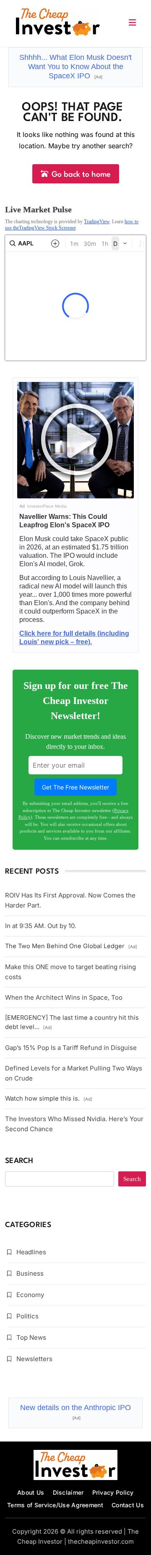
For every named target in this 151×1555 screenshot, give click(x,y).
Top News (31, 1337)
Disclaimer (68, 1492)
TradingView (96, 221)
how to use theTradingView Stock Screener (71, 224)
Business (30, 1273)
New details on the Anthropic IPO (75, 1411)
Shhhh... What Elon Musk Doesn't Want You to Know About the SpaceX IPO (75, 66)
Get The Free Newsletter (75, 787)
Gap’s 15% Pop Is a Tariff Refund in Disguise (71, 1048)
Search (19, 1161)
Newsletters (34, 1359)
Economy (30, 1295)
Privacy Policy (113, 1492)
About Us (30, 1492)
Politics (27, 1316)
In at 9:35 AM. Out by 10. (40, 926)
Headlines (31, 1252)
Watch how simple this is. (48, 1098)
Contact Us (128, 1505)
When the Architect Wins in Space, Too (63, 997)
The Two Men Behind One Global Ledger (71, 946)
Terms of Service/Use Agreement (55, 1505)
